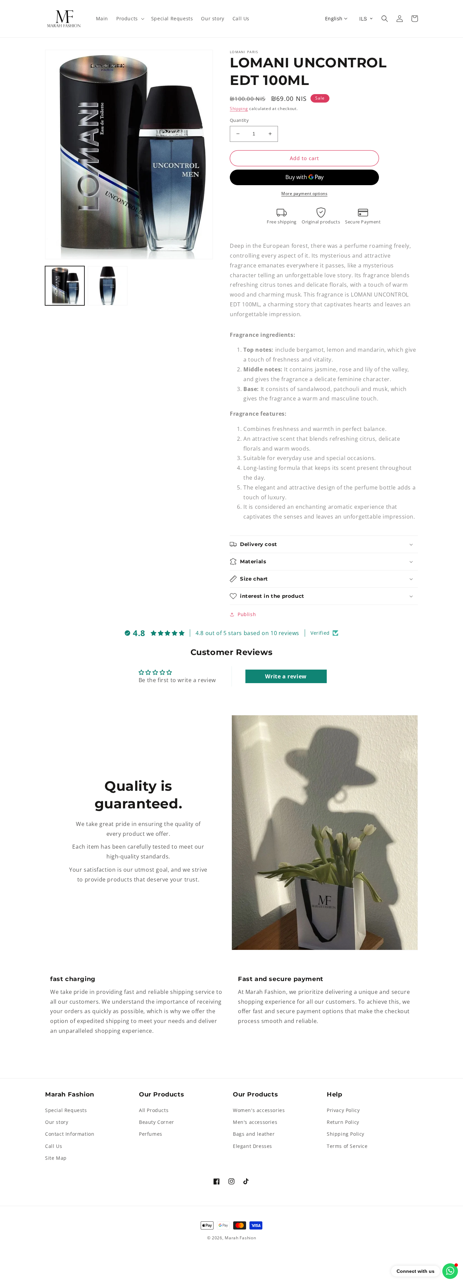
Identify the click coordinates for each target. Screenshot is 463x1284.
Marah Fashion (240, 1238)
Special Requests (66, 1110)
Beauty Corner (156, 1122)
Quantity (239, 120)
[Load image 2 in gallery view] (107, 285)
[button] (129, 19)
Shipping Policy (345, 1134)
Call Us (53, 1146)
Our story (56, 1122)
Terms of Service (347, 1146)
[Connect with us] (450, 1271)
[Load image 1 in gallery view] (64, 285)
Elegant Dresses (252, 1146)
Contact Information (69, 1134)
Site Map (56, 1158)
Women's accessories (259, 1110)
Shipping (239, 108)
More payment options (304, 193)
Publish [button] (247, 614)
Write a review (285, 676)
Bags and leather (254, 1134)
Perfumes (150, 1134)
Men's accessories (255, 1122)
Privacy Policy (343, 1110)
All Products (153, 1110)
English (334, 18)
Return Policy (343, 1122)
